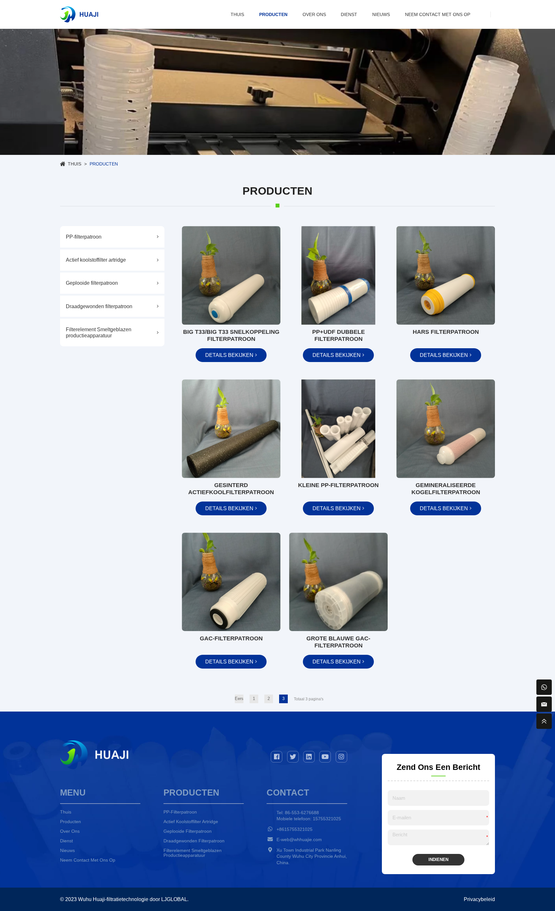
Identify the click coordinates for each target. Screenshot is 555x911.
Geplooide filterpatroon (187, 831)
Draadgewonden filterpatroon (194, 840)
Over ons (314, 14)
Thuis (237, 14)
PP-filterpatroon (180, 811)
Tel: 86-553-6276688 (298, 812)
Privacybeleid (479, 899)
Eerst (239, 698)
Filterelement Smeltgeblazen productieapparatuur (192, 853)
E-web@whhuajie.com (299, 839)
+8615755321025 (295, 829)
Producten (273, 14)
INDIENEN (438, 859)
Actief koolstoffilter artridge (190, 821)
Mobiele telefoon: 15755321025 (309, 818)
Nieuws (381, 14)
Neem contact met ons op (437, 14)
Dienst (349, 14)
